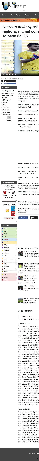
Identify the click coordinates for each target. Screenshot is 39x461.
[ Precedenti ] (9, 197)
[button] (9, 117)
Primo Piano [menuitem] (15, 15)
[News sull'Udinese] (13, 6)
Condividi (24, 218)
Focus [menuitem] (27, 15)
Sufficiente (6, 107)
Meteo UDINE (9, 202)
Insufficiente (6, 110)
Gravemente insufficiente (6, 113)
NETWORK (32, 453)
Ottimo (5, 102)
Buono (5, 105)
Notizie (25, 209)
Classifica (5, 225)
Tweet (35, 218)
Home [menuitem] (4, 15)
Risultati (9, 120)
